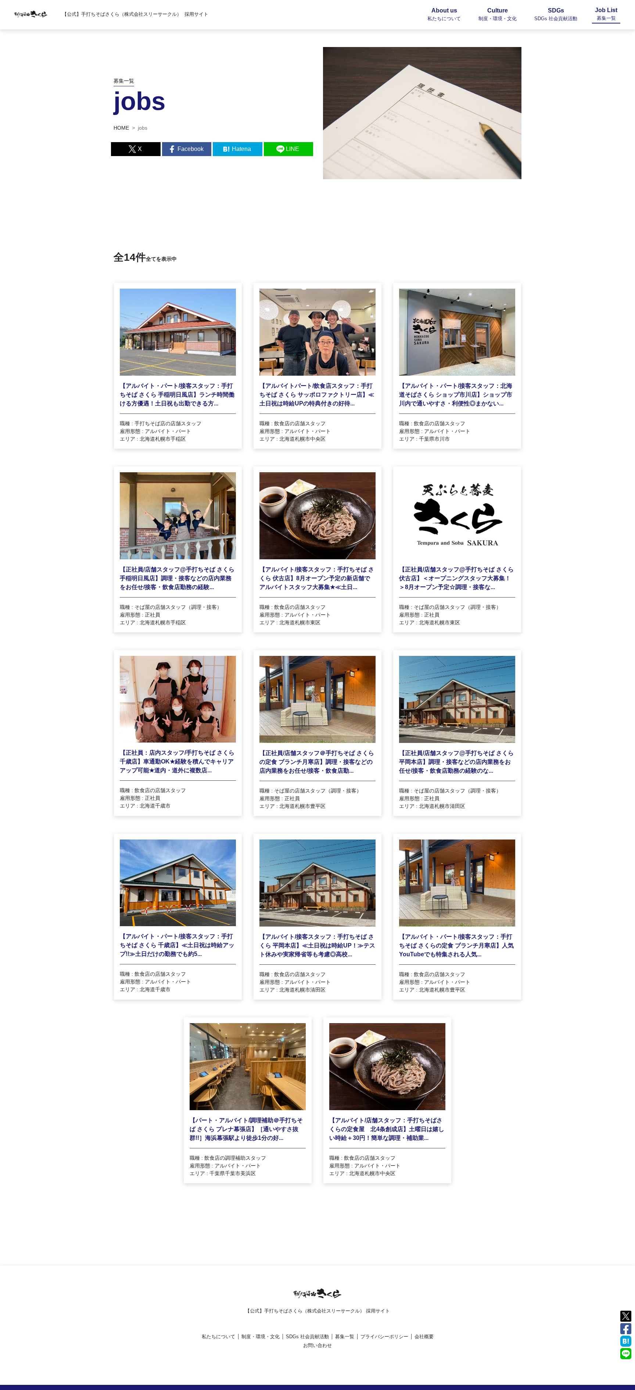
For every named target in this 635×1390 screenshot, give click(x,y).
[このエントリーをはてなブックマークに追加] (625, 1340)
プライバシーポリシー (384, 1336)
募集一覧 (344, 1336)
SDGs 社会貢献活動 (307, 1336)
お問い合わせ (317, 1345)
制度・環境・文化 (260, 1336)
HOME (121, 128)
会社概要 (424, 1336)
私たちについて (218, 1336)
